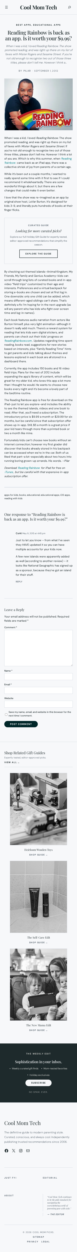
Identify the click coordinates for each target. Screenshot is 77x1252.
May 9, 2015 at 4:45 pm (33, 533)
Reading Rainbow (29, 468)
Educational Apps (47, 25)
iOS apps (65, 494)
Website (8, 698)
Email (8, 684)
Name (8, 670)
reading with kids (13, 498)
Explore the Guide (41, 255)
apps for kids (11, 494)
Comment (10, 627)
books (22, 494)
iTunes (9, 472)
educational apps (50, 494)
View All (12, 762)
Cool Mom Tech (38, 7)
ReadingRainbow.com (18, 341)
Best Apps (23, 25)
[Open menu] (6, 7)
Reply (19, 581)
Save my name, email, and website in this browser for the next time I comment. (40, 713)
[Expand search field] (69, 7)
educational (33, 494)
